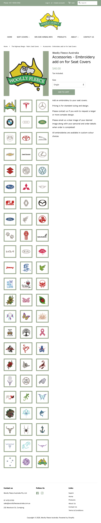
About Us (72, 503)
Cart (73, 3)
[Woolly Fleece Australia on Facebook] (37, 494)
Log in (47, 3)
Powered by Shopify (66, 517)
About (74, 37)
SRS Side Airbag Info (43, 37)
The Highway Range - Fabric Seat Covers (25, 46)
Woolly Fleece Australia (49, 517)
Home (9, 37)
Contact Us (89, 37)
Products (61, 37)
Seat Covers (22, 37)
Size (54, 80)
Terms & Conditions (76, 510)
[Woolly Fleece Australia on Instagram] (42, 494)
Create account (59, 3)
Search (71, 493)
